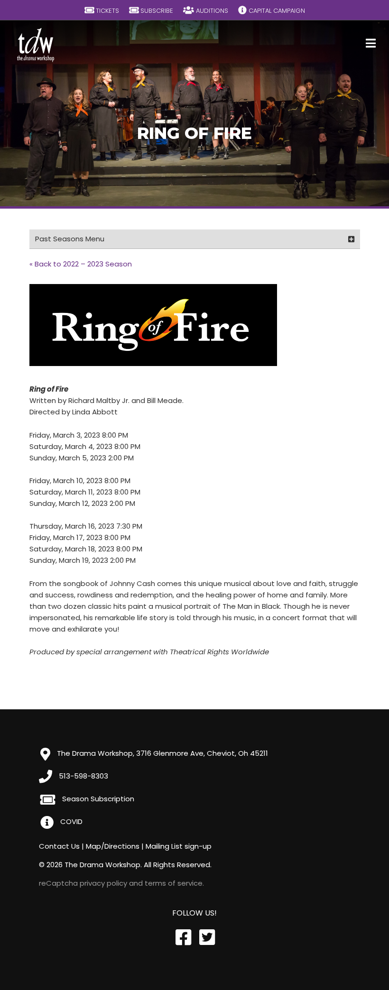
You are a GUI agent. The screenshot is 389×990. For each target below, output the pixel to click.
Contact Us (59, 846)
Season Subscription (97, 799)
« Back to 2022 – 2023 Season (80, 264)
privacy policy (103, 883)
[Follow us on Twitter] (206, 937)
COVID (70, 821)
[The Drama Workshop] (36, 45)
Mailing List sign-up (179, 846)
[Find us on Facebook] (182, 937)
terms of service (174, 883)
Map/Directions (112, 846)
